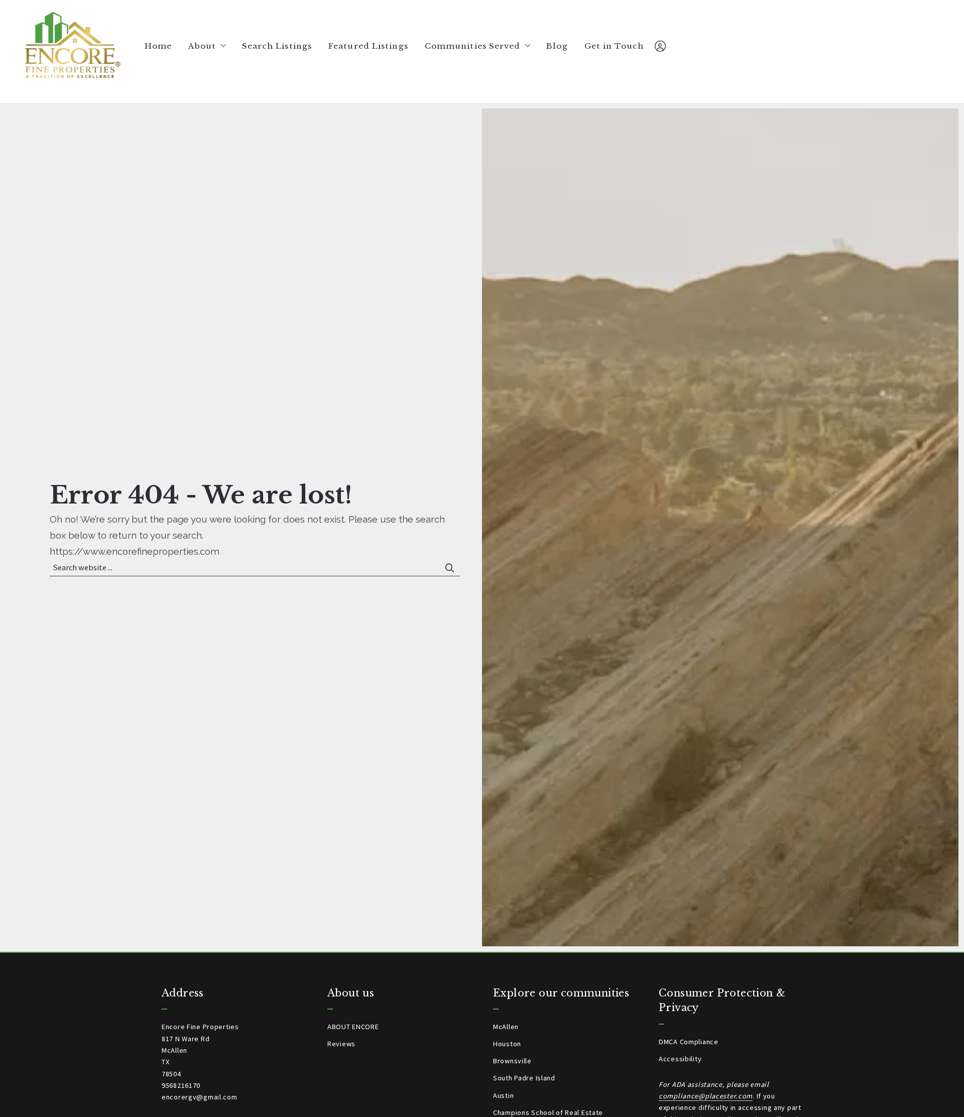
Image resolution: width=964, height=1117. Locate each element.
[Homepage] (72, 46)
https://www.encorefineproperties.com (134, 551)
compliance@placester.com (706, 1095)
